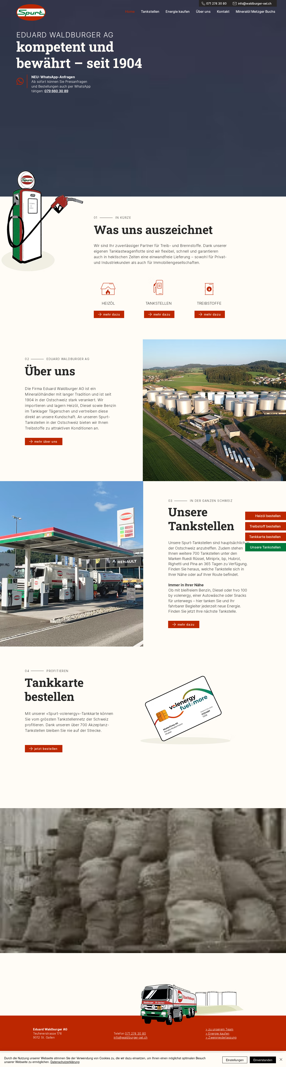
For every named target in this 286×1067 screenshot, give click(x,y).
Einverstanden (262, 1060)
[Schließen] (280, 1060)
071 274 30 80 (135, 1033)
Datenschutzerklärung (65, 1062)
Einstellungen (235, 1060)
